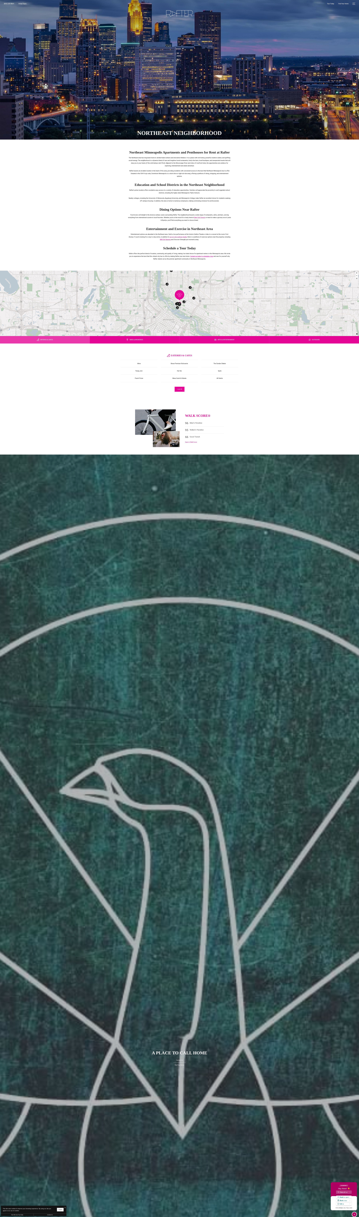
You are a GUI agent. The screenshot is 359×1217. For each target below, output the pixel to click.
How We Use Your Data (17, 1215)
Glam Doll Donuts (199, 217)
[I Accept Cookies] (65, 1207)
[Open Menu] (353, 4)
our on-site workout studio (178, 237)
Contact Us (50, 1215)
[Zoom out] (356, 275)
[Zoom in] (356, 273)
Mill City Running (165, 239)
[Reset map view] (356, 278)
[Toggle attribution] (357, 334)
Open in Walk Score (191, 442)
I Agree (60, 1209)
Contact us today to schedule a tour (201, 256)
